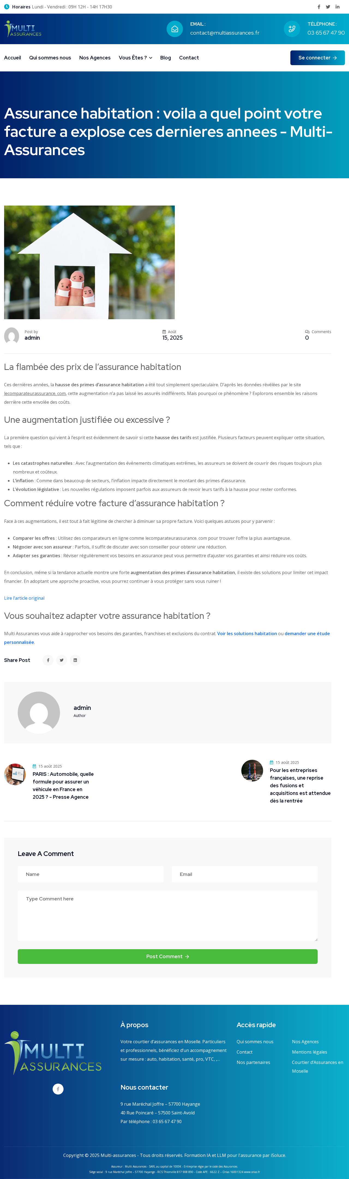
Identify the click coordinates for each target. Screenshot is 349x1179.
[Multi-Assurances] (22, 28)
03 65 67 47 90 (326, 32)
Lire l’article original (24, 598)
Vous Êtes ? (133, 58)
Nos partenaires (253, 1062)
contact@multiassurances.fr (224, 32)
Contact (189, 58)
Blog (165, 58)
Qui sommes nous (50, 58)
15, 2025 (173, 337)
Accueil (12, 58)
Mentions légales (309, 1052)
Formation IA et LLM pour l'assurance (222, 1155)
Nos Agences (95, 58)
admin (32, 337)
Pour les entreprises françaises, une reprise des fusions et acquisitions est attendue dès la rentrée (300, 785)
